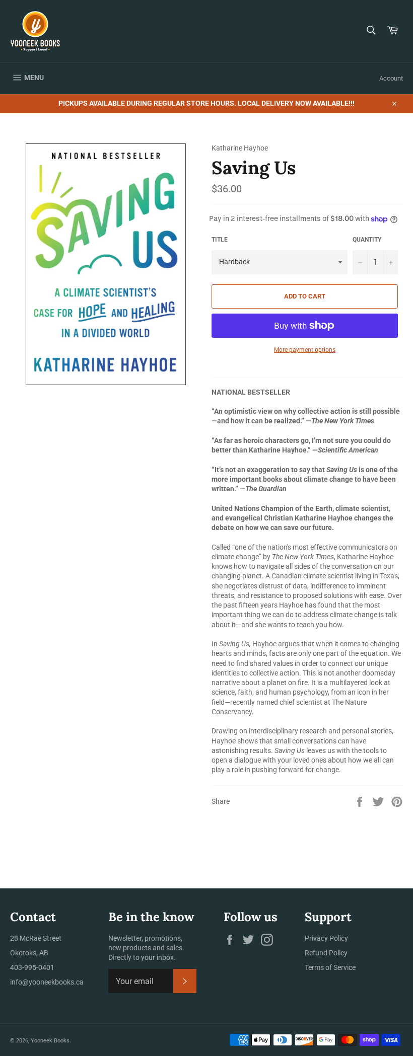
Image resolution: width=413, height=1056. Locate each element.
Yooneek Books (50, 1040)
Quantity (367, 239)
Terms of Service (330, 967)
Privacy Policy (326, 938)
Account (391, 78)
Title (220, 239)
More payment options (304, 349)
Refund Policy (326, 953)
